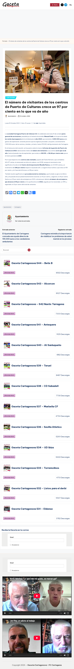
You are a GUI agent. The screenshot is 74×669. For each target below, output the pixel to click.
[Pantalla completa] (68, 613)
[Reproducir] (5, 613)
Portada (4, 41)
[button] (55, 5)
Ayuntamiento (7, 207)
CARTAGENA (10, 97)
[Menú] (70, 4)
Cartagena (17, 207)
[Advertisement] (37, 24)
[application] (36, 595)
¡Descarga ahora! (9, 272)
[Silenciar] (65, 613)
